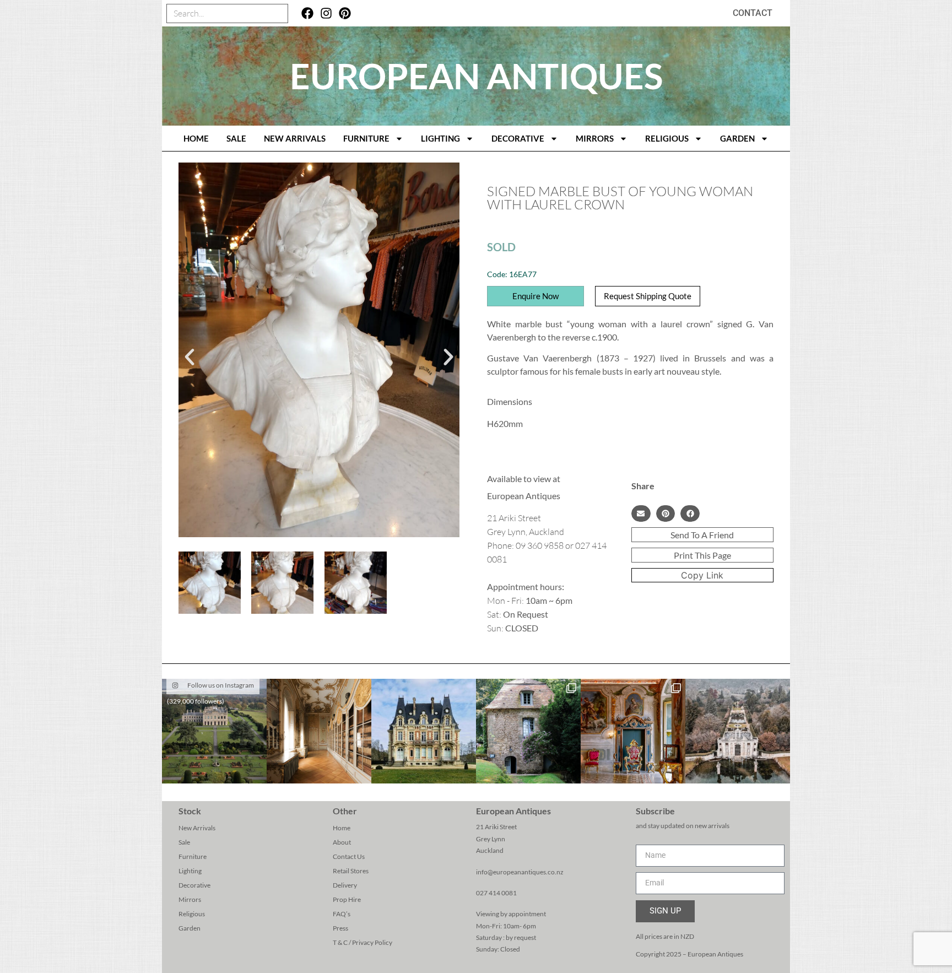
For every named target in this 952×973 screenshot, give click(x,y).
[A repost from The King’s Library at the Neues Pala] (319, 731)
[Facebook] (307, 13)
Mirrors (595, 138)
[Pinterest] (344, 13)
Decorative (517, 138)
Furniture (366, 138)
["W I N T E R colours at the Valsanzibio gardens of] (737, 731)
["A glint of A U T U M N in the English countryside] (214, 731)
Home (341, 828)
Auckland (490, 850)
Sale (236, 138)
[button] (189, 357)
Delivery (345, 885)
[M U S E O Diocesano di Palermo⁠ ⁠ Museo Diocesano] (633, 731)
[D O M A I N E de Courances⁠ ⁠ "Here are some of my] (528, 731)
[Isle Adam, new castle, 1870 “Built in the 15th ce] (423, 731)
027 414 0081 (496, 893)
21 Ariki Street (496, 827)
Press (340, 928)
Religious (667, 138)
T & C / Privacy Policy (362, 942)
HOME (196, 138)
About (342, 842)
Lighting (440, 138)
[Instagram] (326, 13)
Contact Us (349, 856)
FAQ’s (341, 914)
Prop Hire (347, 899)
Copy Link (702, 575)
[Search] (278, 13)
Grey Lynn (490, 839)
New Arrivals (295, 138)
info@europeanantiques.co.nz (520, 872)
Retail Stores (351, 871)
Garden (737, 138)
